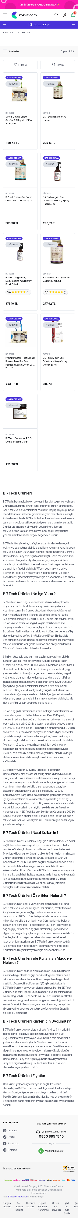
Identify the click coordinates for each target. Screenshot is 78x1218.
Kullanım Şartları (29, 1205)
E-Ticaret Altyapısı (17, 1196)
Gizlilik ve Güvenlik (55, 1206)
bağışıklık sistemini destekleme (47, 543)
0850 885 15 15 (51, 1136)
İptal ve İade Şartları (67, 1208)
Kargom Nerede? (7, 1205)
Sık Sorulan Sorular (19, 1206)
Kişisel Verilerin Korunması (42, 1206)
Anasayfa (8, 32)
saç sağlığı (21, 547)
